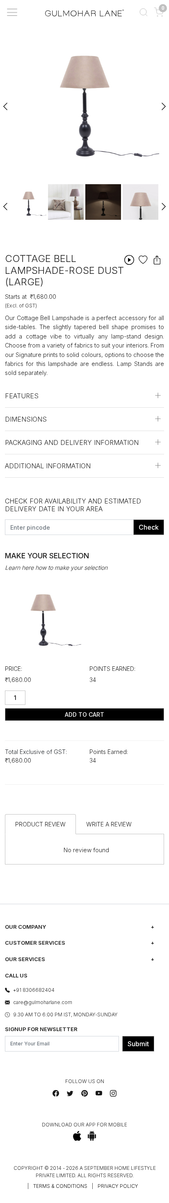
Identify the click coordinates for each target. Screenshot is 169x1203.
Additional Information (48, 466)
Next (163, 103)
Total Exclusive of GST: (36, 751)
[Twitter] (70, 1093)
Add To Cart (84, 714)
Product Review (40, 824)
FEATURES (22, 396)
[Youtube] (98, 1093)
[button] (143, 12)
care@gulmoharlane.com (42, 1002)
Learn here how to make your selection (56, 567)
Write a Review (109, 824)
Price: (13, 668)
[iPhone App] (77, 1136)
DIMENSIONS (26, 419)
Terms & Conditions (60, 1186)
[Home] (84, 12)
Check (149, 527)
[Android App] (92, 1136)
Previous (6, 103)
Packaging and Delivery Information (72, 442)
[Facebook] (55, 1093)
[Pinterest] (84, 1093)
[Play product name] (129, 260)
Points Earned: (112, 668)
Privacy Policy (118, 1186)
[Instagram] (113, 1093)
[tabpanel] (28, 202)
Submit (138, 1044)
